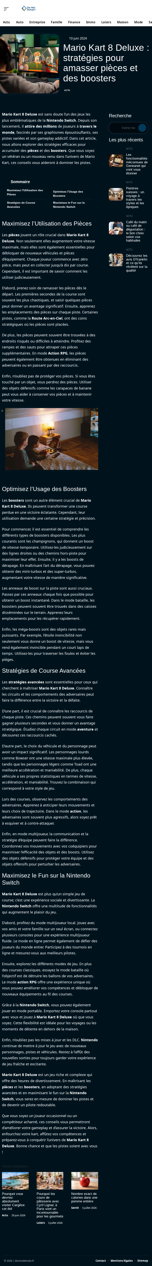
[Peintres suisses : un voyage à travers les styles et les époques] (116, 194)
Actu (67, 90)
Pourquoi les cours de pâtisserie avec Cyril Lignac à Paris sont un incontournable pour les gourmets (50, 1205)
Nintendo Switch (61, 120)
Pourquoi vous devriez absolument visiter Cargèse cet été (13, 1201)
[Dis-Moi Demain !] (28, 9)
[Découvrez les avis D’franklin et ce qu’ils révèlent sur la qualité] (116, 260)
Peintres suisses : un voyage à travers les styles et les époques (135, 197)
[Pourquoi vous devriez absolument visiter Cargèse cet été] (15, 1181)
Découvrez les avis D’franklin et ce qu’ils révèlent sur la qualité (136, 263)
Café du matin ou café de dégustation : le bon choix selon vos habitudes (136, 231)
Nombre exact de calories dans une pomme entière (84, 1197)
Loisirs (41, 1223)
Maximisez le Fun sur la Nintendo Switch (69, 204)
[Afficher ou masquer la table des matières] (61, 181)
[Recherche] (145, 9)
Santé (75, 1208)
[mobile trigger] (7, 9)
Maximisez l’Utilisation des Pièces (25, 192)
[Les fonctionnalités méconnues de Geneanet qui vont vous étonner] (116, 160)
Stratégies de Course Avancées (21, 204)
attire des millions (41, 126)
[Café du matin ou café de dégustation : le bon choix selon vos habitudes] (116, 228)
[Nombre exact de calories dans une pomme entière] (84, 1181)
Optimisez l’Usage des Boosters (68, 193)
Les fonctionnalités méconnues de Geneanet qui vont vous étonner (137, 164)
